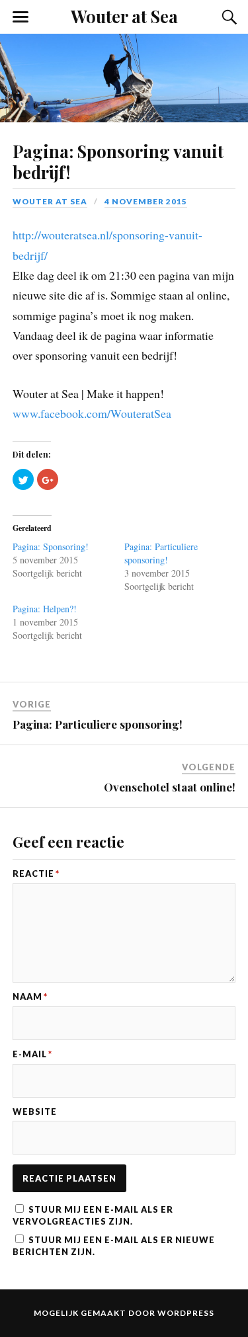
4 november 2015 (145, 201)
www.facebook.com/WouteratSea (92, 413)
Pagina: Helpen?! (45, 608)
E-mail (32, 1054)
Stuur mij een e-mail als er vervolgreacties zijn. (93, 1215)
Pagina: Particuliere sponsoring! (161, 553)
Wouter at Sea (124, 16)
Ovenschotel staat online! (169, 787)
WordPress (185, 1313)
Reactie (36, 874)
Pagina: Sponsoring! (51, 546)
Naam (30, 997)
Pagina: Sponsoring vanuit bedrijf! (118, 161)
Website (35, 1112)
